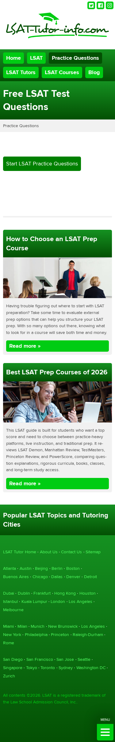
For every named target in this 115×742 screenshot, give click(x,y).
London (58, 601)
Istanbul (10, 601)
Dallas (57, 576)
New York (12, 634)
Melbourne (13, 609)
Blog (94, 72)
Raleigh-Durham (88, 634)
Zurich (9, 676)
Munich (37, 626)
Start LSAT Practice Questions (42, 164)
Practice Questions (75, 58)
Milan (22, 626)
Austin (26, 568)
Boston (73, 568)
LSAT (36, 58)
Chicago (40, 576)
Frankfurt (42, 593)
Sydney (66, 667)
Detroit (90, 576)
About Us (49, 552)
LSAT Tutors (21, 72)
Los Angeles (80, 601)
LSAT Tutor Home (19, 552)
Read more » (24, 346)
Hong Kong (65, 593)
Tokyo (31, 667)
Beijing (41, 568)
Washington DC (90, 667)
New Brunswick (63, 626)
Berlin (57, 568)
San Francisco (39, 659)
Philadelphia (36, 634)
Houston (87, 593)
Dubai (8, 593)
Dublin (24, 593)
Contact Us (71, 552)
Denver (73, 576)
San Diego (13, 659)
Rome (8, 642)
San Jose (65, 659)
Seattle (84, 659)
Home (13, 58)
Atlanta (9, 568)
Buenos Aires (16, 576)
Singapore (12, 667)
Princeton (60, 634)
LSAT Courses (62, 72)
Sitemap (93, 552)
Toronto (47, 667)
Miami (8, 626)
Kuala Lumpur (34, 601)
